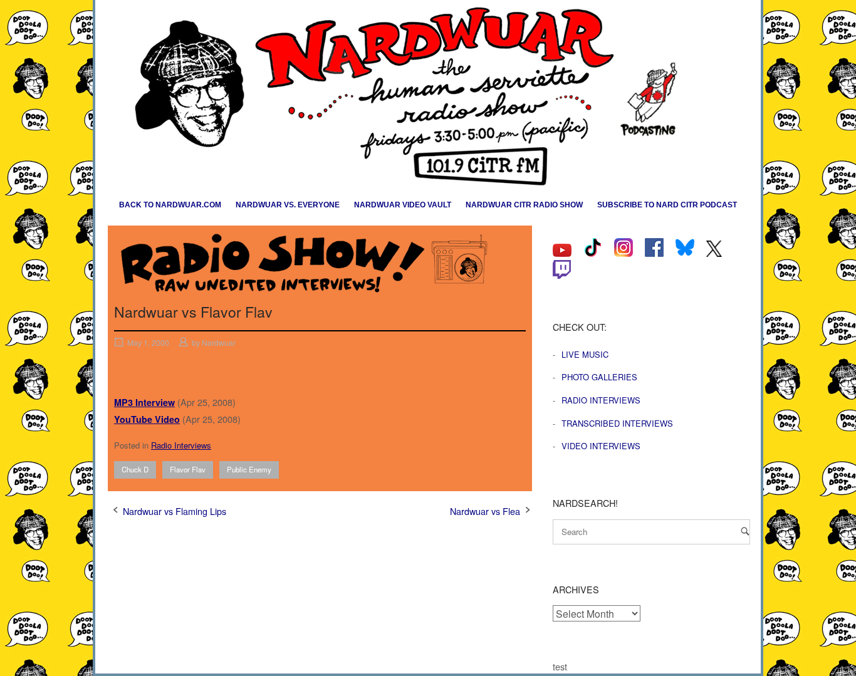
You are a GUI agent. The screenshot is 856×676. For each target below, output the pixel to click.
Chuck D (135, 469)
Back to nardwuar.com (170, 205)
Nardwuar (219, 342)
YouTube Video (147, 419)
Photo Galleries (599, 377)
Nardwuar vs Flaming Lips (174, 510)
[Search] (745, 531)
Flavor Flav (188, 469)
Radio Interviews (181, 445)
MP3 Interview (144, 402)
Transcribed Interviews (617, 423)
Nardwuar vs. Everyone (288, 205)
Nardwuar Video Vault (402, 205)
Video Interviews (600, 446)
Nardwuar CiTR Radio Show (524, 205)
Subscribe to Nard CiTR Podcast (667, 205)
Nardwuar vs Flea (485, 510)
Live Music (584, 354)
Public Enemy (249, 469)
